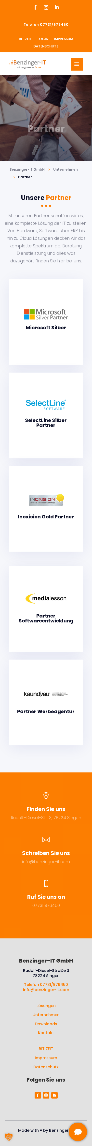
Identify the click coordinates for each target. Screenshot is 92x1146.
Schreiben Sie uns (46, 853)
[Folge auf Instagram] (46, 7)
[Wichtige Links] (78, 1132)
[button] (9, 1137)
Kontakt (46, 1033)
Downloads (46, 1024)
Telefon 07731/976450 (46, 984)
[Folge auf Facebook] (35, 7)
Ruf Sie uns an (46, 897)
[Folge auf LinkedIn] (57, 7)
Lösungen (46, 1006)
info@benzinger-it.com (46, 862)
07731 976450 (46, 905)
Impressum (46, 1058)
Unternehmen (46, 1015)
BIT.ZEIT (46, 1049)
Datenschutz (46, 1067)
